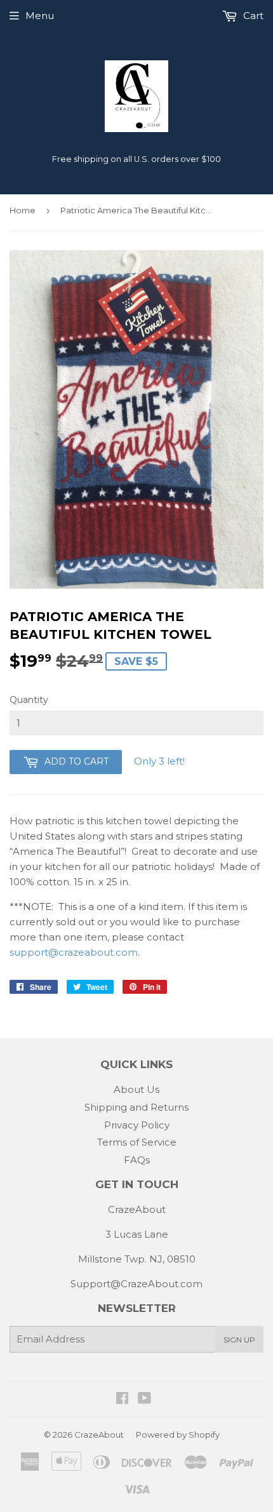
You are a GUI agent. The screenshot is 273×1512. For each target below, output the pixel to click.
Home (23, 210)
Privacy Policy (137, 1125)
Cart (252, 16)
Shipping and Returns (136, 1107)
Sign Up (239, 1339)
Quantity (29, 700)
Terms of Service (136, 1142)
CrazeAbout (99, 1434)
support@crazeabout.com (74, 952)
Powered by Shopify (178, 1434)
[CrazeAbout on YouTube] (144, 1399)
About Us (136, 1089)
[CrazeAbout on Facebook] (122, 1399)
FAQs (137, 1160)
